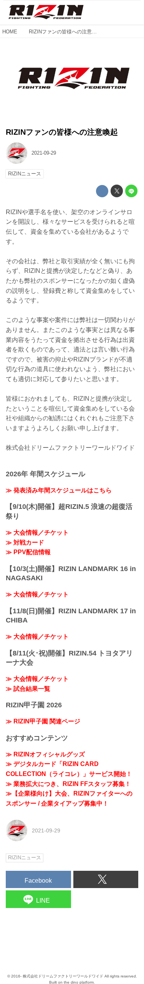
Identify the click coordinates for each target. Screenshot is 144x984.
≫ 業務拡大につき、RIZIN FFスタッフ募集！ (68, 784)
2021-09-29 (43, 153)
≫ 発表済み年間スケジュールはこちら (59, 490)
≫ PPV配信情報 (28, 552)
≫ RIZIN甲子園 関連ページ (43, 721)
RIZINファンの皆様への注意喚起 (62, 132)
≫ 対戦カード (25, 542)
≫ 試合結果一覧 (28, 688)
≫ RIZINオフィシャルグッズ (45, 754)
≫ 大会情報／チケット (37, 532)
